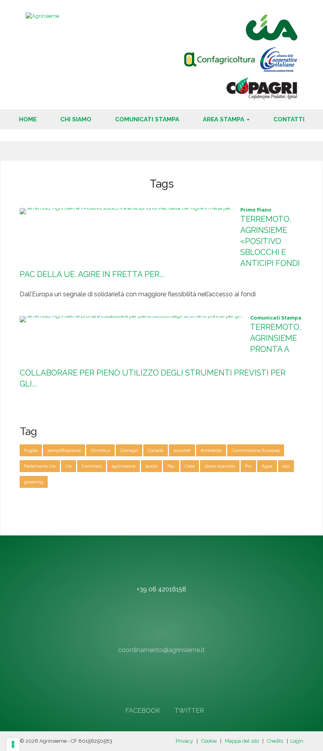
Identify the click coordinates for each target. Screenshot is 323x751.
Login (296, 741)
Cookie (209, 741)
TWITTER (188, 710)
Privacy (184, 741)
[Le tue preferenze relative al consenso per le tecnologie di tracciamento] (13, 744)
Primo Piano (255, 210)
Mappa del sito (242, 741)
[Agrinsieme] (42, 16)
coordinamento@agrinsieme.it (161, 650)
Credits (275, 741)
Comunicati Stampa (275, 318)
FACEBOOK (142, 710)
